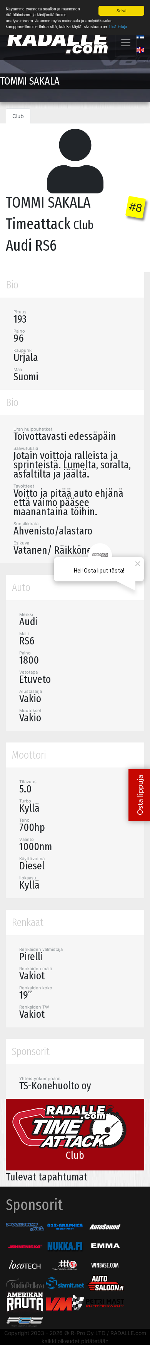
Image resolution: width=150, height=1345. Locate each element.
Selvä (122, 10)
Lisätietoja (118, 26)
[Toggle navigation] (126, 42)
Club (18, 116)
